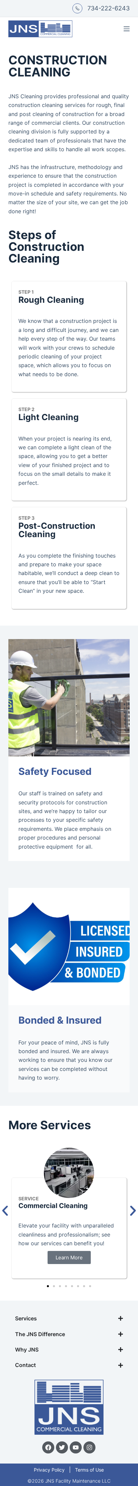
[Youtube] (76, 1447)
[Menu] (127, 29)
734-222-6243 (108, 8)
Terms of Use (89, 1470)
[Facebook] (48, 1447)
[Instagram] (89, 1447)
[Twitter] (62, 1447)
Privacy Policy (49, 1470)
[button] (48, 1286)
